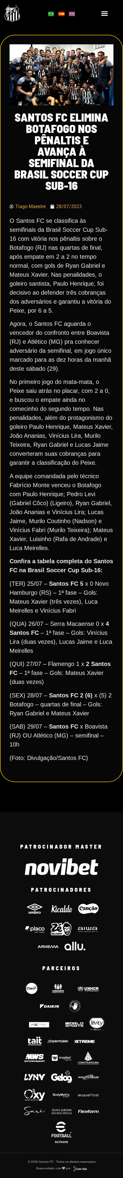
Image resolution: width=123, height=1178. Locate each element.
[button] (104, 13)
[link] (20, 13)
